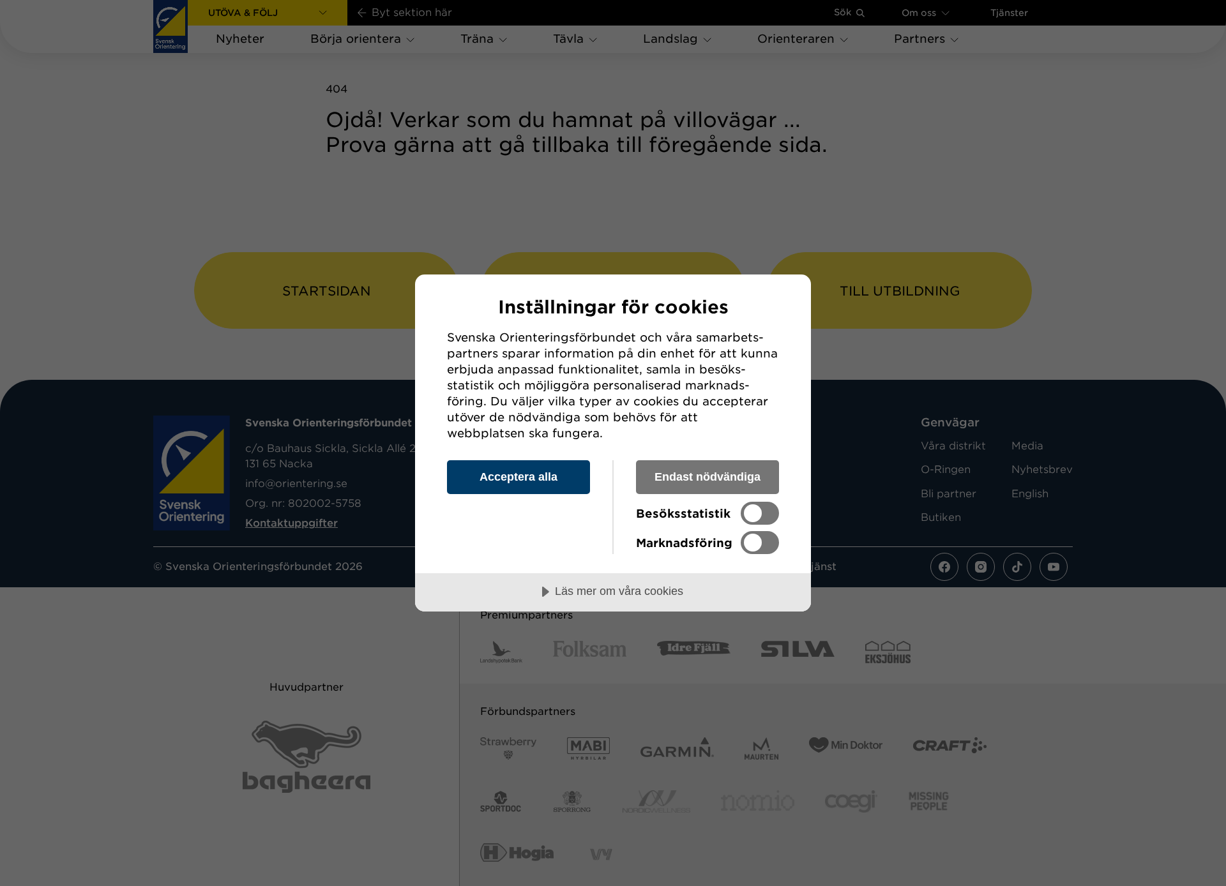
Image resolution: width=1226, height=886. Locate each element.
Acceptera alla (518, 476)
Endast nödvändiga (708, 476)
